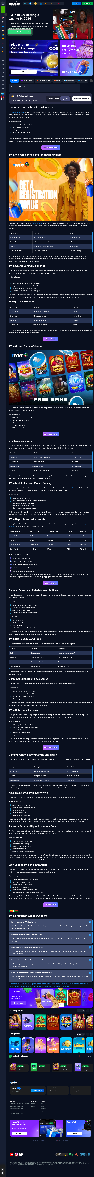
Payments (82, 984)
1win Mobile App (73, 984)
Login (76, 3)
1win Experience (53, 986)
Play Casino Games (50, 434)
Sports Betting (36, 984)
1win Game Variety (42, 986)
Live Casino (64, 984)
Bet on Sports (50, 339)
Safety (33, 986)
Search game (20, 1003)
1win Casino (13, 984)
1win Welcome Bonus (24, 984)
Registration (87, 3)
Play (24, 72)
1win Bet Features (19, 986)
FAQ (67, 986)
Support (28, 986)
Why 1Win (62, 986)
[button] (51, 72)
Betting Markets (46, 984)
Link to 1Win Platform (18, 32)
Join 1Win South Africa (50, 147)
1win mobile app (71, 488)
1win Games (56, 984)
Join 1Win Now (51, 905)
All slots (79, 1011)
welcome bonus (38, 223)
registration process (18, 112)
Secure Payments (51, 583)
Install (20, 1133)
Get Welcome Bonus (81, 99)
